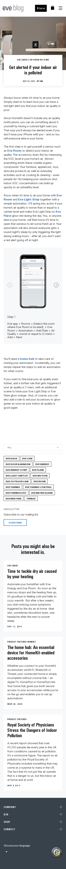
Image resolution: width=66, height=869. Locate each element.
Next (56, 285)
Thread (31, 498)
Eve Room (14, 150)
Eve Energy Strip (16, 469)
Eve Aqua (11, 458)
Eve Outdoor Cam (17, 481)
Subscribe (15, 522)
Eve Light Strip (28, 199)
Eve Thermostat (16, 492)
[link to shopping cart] (52, 7)
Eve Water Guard (42, 492)
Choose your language (17, 845)
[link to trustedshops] (56, 852)
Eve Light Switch (17, 475)
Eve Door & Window (18, 464)
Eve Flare (38, 469)
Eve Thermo (13, 487)
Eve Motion (40, 475)
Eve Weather (13, 498)
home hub (27, 359)
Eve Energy (42, 464)
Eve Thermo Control (38, 487)
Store (41, 8)
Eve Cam (27, 458)
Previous (9, 285)
